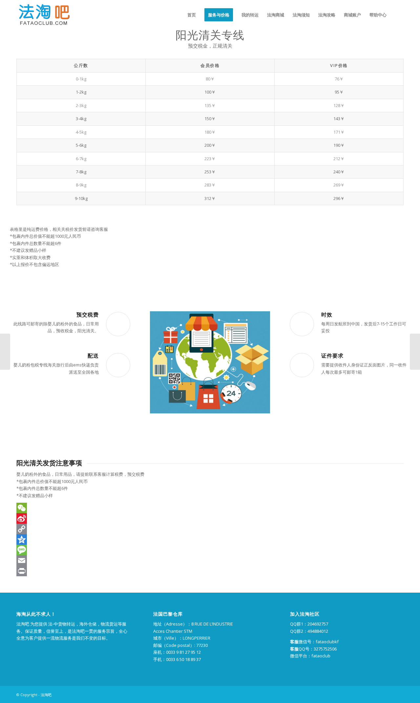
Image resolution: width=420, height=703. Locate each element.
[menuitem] (191, 14)
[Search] (397, 14)
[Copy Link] (210, 529)
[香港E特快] (415, 352)
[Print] (210, 571)
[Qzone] (210, 539)
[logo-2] (43, 14)
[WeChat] (210, 508)
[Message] (210, 550)
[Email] (210, 560)
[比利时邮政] (5, 352)
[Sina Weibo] (210, 518)
